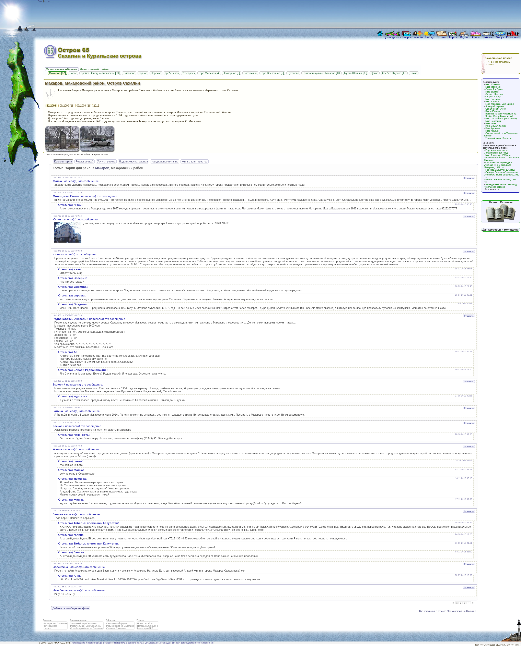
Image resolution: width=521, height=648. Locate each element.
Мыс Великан (492, 91)
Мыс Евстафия (493, 99)
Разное (140, 620)
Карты (453, 37)
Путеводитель (392, 37)
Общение (111, 620)
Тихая (413, 73)
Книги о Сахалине (500, 202)
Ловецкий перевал (494, 106)
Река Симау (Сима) (495, 126)
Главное (47, 620)
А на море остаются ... (499, 62)
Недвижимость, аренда (133, 161)
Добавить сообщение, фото (71, 608)
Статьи (442, 37)
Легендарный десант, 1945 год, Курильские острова (500, 185)
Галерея (407, 37)
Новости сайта (144, 623)
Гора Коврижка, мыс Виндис (499, 104)
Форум (500, 37)
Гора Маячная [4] (209, 73)
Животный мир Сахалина (83, 623)
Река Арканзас (492, 128)
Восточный (250, 73)
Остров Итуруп (493, 96)
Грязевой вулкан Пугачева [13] (321, 73)
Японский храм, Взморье (498, 138)
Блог (40, 1)
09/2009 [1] (66, 105)
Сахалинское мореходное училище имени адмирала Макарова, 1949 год (498, 165)
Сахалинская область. (62, 69)
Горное (143, 73)
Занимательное (78, 620)
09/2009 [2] (83, 105)
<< (452, 603)
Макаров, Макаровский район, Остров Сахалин (92, 83)
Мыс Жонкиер (492, 84)
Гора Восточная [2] (272, 73)
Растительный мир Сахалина (85, 626)
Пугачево (293, 73)
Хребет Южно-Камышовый (499, 116)
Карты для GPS (145, 628)
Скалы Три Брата (494, 89)
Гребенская (172, 73)
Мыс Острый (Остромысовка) (501, 118)
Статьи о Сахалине (116, 628)
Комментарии (63, 161)
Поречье (156, 73)
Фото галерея (50, 626)
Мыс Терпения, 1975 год (497, 155)
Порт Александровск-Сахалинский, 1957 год (496, 151)
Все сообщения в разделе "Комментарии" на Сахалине (447, 611)
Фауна (464, 37)
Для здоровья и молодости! (500, 229)
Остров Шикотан (494, 94)
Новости (418, 37)
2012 (96, 105)
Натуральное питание (164, 161)
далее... (492, 64)
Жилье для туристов (194, 161)
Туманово (129, 73)
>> (473, 603)
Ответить (469, 178)
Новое (73, 73)
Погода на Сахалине (147, 626)
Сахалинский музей (495, 109)
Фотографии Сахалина (55, 623)
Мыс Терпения (492, 87)
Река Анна (490, 123)
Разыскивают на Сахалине (120, 626)
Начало (47, 628)
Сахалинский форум (117, 623)
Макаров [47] (57, 73)
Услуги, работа (106, 161)
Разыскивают (512, 37)
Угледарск (188, 73)
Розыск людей (84, 161)
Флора (475, 37)
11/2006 (51, 105)
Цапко (374, 73)
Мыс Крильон (492, 101)
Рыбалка (488, 37)
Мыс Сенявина (493, 121)
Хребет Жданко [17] (394, 73)
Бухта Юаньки (492, 111)
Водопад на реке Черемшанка (500, 113)
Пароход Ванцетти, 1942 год (499, 170)
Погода (429, 37)
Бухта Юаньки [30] (355, 73)
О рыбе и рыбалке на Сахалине (86, 628)
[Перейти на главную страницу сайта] (379, 34)
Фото (46, 1)
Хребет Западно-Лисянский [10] (100, 73)
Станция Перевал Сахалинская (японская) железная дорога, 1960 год (501, 174)
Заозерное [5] (231, 73)
